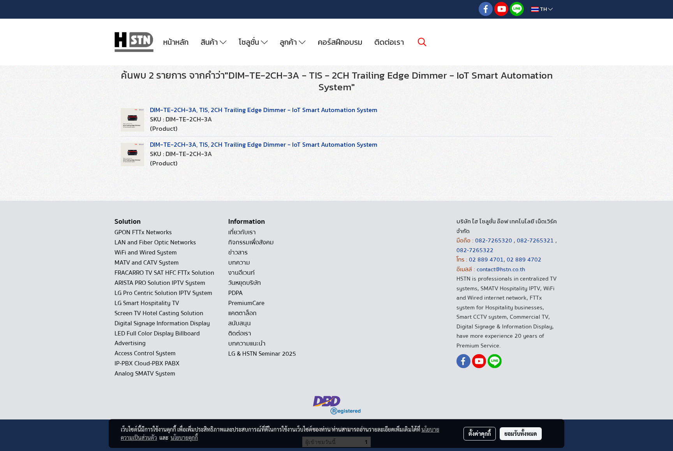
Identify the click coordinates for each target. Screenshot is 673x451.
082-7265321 (535, 240)
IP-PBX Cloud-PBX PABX (147, 363)
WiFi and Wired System (146, 252)
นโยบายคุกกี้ (184, 437)
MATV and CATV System (147, 263)
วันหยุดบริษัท (244, 283)
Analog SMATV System (145, 374)
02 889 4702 (524, 259)
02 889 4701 (486, 259)
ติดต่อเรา (389, 42)
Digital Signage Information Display (162, 323)
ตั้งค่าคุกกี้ (480, 433)
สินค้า (210, 42)
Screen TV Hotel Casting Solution (159, 313)
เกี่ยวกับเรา (242, 232)
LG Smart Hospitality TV (147, 303)
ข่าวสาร (238, 252)
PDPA (235, 293)
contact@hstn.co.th (501, 269)
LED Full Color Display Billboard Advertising (157, 338)
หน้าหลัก (176, 42)
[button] (422, 42)
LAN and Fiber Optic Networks (155, 242)
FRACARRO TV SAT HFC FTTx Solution (164, 273)
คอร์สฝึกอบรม (340, 42)
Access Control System (145, 353)
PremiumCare (246, 303)
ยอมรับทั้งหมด (520, 433)
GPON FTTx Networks (143, 232)
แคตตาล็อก (242, 313)
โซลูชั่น (250, 42)
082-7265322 (474, 250)
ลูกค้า (289, 42)
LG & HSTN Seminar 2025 (262, 354)
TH (543, 9)
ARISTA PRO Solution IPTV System (160, 283)
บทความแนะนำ (247, 344)
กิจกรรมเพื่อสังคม (251, 242)
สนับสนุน (239, 323)
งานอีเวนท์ (241, 273)
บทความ (239, 263)
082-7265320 (494, 240)
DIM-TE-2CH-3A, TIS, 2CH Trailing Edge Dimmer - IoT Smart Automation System (263, 109)
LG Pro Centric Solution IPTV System (163, 293)
